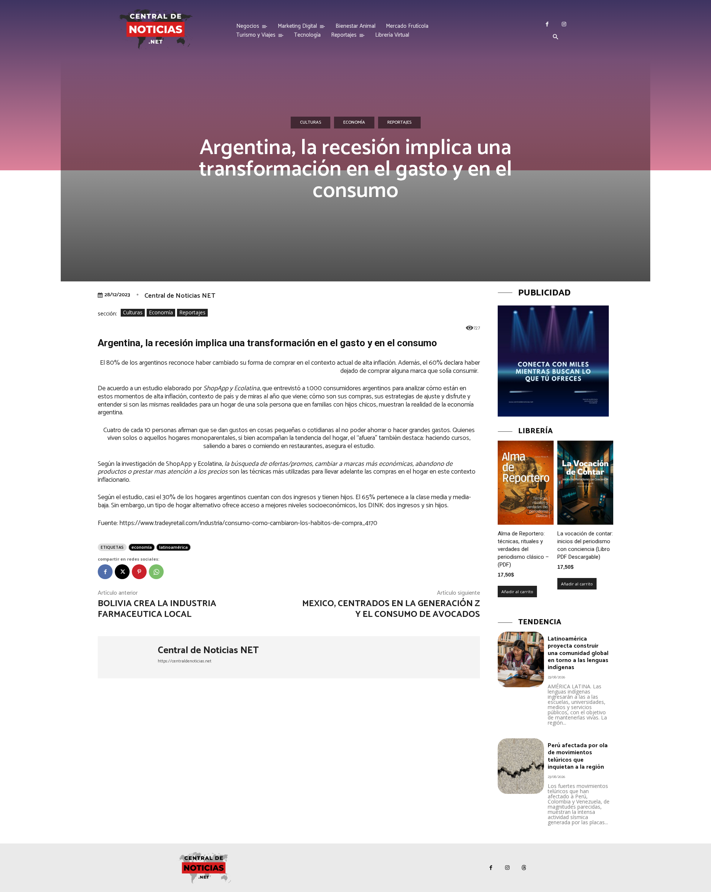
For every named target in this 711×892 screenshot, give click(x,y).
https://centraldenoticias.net (184, 661)
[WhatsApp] (156, 571)
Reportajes (399, 122)
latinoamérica (173, 547)
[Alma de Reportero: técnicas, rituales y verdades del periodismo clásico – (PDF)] (526, 483)
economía (141, 547)
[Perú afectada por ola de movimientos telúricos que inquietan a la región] (521, 766)
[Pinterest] (139, 571)
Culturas (310, 122)
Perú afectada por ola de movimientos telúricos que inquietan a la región (578, 756)
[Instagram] (563, 24)
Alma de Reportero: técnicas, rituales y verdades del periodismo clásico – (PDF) (523, 549)
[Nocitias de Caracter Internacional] (155, 29)
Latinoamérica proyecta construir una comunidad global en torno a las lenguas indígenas (578, 653)
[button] (555, 37)
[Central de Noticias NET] (128, 657)
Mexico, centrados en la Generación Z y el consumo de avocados (391, 609)
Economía (354, 122)
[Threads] (524, 867)
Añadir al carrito (517, 591)
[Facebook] (547, 24)
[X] (122, 571)
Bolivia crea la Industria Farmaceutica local (157, 609)
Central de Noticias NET (179, 295)
